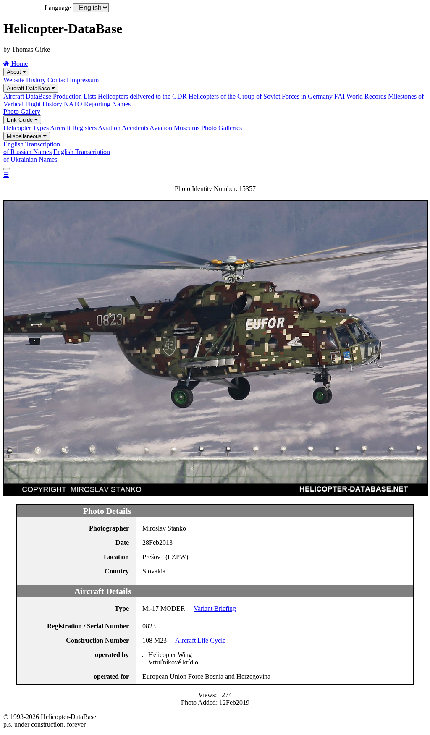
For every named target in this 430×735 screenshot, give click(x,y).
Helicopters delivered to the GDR (142, 96)
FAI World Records (360, 96)
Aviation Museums (174, 127)
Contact (57, 80)
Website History (24, 80)
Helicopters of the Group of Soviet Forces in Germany (261, 96)
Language (58, 7)
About (15, 72)
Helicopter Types (26, 127)
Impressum (84, 80)
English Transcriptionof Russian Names (31, 148)
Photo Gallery (21, 111)
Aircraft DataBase (29, 88)
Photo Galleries (221, 127)
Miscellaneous (25, 136)
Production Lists (74, 96)
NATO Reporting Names (97, 103)
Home (19, 63)
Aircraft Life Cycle (200, 640)
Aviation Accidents (123, 127)
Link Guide (20, 120)
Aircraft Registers (73, 127)
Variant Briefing (215, 608)
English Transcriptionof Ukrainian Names (56, 155)
